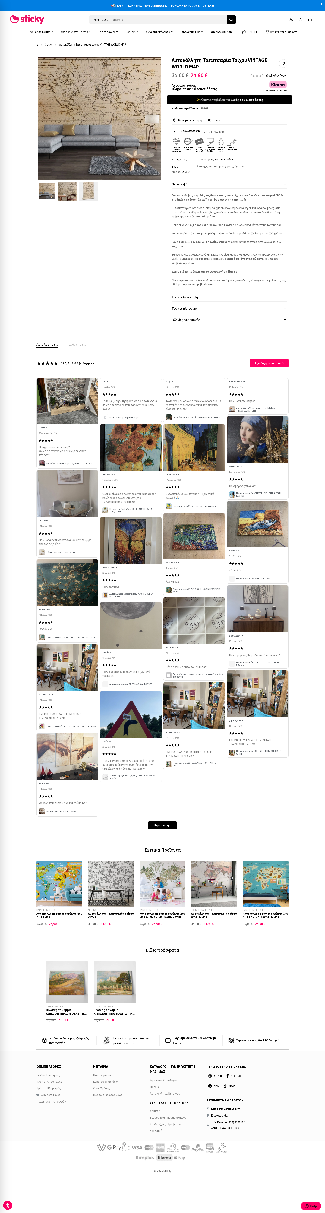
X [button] (321, 4)
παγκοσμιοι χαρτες (221, 166)
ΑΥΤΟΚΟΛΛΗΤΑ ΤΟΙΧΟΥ (182, 5)
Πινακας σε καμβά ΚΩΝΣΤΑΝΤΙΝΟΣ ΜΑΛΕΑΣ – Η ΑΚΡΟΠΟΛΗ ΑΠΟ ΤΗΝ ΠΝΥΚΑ (65, 1013)
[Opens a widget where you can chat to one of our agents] (311, 1206)
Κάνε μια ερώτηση (190, 120)
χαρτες (240, 166)
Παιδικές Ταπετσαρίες (47, 909)
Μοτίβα (92, 909)
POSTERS (207, 5)
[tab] (47, 344)
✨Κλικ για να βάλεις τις (229, 100)
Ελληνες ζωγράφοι (55, 1006)
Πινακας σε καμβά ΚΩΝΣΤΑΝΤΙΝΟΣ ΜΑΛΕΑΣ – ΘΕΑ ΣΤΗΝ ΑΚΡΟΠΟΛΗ (114, 1013)
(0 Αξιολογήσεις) (276, 75)
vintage (202, 166)
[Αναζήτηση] (231, 19)
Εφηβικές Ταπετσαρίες (202, 909)
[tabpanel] (162, 594)
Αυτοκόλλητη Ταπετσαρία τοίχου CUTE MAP (59, 915)
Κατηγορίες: (180, 159)
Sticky (48, 44)
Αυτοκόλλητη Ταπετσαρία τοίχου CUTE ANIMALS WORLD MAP (266, 915)
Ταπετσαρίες (205, 159)
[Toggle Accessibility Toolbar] (8, 1205)
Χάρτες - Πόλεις (224, 159)
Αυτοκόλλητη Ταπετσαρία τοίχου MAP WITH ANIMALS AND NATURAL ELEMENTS (162, 917)
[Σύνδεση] (291, 19)
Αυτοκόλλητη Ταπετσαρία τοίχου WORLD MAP (214, 915)
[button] (283, 63)
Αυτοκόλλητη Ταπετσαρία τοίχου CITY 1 (111, 915)
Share (216, 120)
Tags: (175, 166)
